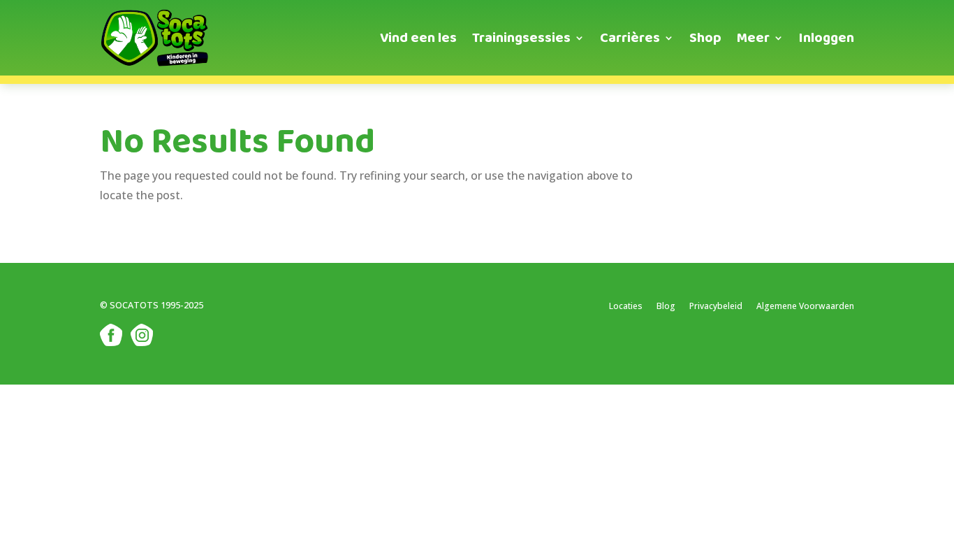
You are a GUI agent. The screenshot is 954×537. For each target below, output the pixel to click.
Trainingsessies (521, 38)
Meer (753, 38)
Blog (665, 306)
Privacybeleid (715, 306)
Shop (705, 38)
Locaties (626, 306)
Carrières (630, 38)
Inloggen (826, 38)
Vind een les (418, 38)
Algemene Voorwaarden (805, 306)
